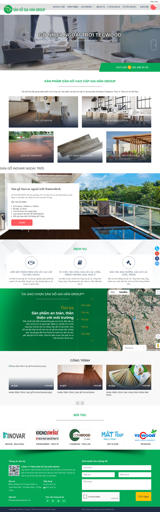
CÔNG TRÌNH (80, 360)
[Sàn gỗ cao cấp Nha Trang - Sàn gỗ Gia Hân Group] (26, 9)
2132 (113, 386)
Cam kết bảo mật (107, 509)
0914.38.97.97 (50, 484)
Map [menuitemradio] (113, 292)
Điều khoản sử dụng (90, 509)
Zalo (157, 263)
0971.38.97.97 (51, 487)
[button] (134, 347)
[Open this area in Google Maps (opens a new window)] (112, 349)
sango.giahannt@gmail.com (21, 500)
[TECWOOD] (145, 435)
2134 (15, 386)
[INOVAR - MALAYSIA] (14, 435)
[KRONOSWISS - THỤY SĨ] (47, 435)
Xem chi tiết (80, 48)
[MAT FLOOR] (112, 435)
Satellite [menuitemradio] (123, 292)
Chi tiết (22, 222)
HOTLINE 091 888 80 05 (132, 67)
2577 (64, 386)
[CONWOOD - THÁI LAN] (80, 435)
